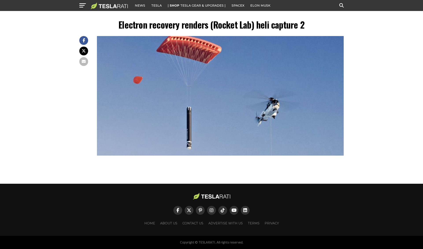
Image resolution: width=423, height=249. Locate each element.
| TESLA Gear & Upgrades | (197, 5)
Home (149, 223)
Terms (254, 223)
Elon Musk (260, 5)
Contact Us (192, 223)
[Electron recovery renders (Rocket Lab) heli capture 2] (220, 154)
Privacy (272, 223)
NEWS (140, 5)
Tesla (156, 5)
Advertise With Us (225, 223)
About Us (168, 223)
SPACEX (238, 5)
